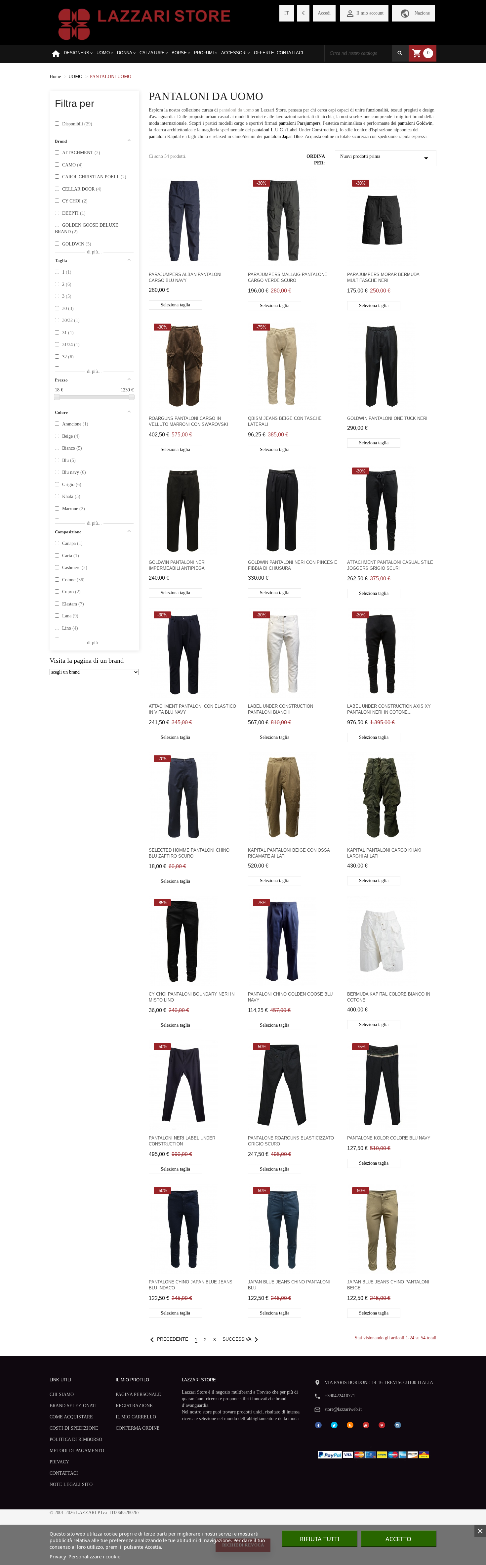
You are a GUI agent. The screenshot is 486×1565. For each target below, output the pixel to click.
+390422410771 (340, 1395)
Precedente (167, 1339)
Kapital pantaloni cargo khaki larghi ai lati (384, 853)
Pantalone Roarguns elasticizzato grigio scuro (291, 1141)
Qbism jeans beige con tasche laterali (285, 421)
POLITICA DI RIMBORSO (76, 1439)
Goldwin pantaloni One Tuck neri (387, 418)
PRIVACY (59, 1461)
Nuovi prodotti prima (385, 158)
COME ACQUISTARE (71, 1416)
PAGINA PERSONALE (138, 1394)
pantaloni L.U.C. (268, 129)
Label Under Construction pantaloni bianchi (280, 709)
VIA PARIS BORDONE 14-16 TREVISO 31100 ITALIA (379, 1382)
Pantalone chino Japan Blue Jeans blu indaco (190, 1284)
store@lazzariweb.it (343, 1409)
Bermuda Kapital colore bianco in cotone (388, 997)
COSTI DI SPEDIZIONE (74, 1428)
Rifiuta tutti (320, 1539)
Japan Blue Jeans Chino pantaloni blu (289, 1284)
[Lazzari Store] (144, 23)
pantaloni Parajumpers (299, 123)
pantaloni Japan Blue (283, 136)
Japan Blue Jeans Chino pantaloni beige (388, 1284)
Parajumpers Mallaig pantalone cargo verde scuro (287, 277)
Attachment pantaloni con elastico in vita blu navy (192, 709)
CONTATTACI (64, 1473)
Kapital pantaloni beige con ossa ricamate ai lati (289, 853)
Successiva (242, 1339)
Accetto (398, 1539)
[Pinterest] (382, 1424)
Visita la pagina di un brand (87, 660)
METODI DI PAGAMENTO (77, 1450)
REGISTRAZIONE (134, 1405)
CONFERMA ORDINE (138, 1428)
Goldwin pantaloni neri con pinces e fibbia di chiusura (292, 565)
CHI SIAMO (62, 1394)
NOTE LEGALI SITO (71, 1484)
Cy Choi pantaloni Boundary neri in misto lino (191, 997)
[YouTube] (366, 1424)
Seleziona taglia (175, 304)
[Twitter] (334, 1424)
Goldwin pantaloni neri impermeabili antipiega (177, 565)
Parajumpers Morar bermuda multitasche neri (383, 277)
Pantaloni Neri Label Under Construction (182, 1141)
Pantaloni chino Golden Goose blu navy (290, 997)
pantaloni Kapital (165, 136)
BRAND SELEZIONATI (73, 1405)
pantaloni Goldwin (415, 123)
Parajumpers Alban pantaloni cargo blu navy (185, 277)
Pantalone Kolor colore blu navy (388, 1138)
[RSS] (350, 1424)
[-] (57, 397)
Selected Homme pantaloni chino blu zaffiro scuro (189, 853)
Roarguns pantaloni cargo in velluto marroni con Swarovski (188, 421)
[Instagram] (397, 1424)
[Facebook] (318, 1424)
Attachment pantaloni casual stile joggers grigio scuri (390, 565)
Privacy (58, 1556)
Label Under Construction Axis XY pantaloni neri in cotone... (389, 709)
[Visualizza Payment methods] (375, 1453)
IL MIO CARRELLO (136, 1416)
